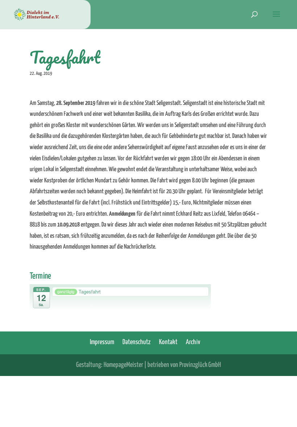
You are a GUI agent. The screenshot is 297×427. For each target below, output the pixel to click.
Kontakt (168, 342)
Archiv (193, 342)
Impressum (102, 342)
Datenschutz (136, 342)
